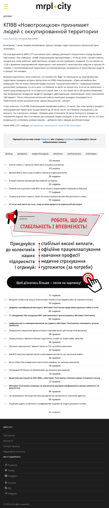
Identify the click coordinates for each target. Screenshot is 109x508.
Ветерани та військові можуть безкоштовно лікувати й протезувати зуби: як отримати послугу (51, 300)
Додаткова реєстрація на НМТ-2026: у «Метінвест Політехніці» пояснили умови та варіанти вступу (54, 378)
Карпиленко (74, 154)
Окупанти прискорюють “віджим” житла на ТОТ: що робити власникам (40, 346)
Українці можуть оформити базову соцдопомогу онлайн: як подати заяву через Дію (46, 338)
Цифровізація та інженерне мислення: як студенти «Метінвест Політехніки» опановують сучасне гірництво (54, 324)
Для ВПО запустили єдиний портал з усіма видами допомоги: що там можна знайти (46, 354)
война (9, 154)
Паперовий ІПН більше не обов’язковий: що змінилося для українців (39, 370)
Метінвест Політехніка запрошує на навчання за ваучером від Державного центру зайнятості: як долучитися (54, 387)
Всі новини (54, 412)
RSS (9, 488)
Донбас (7, 16)
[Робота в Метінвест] (54, 251)
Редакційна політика (14, 451)
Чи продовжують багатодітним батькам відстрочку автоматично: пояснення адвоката (47, 396)
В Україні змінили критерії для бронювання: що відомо (33, 181)
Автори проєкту (11, 446)
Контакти (8, 440)
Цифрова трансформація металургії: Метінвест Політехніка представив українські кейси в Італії (54, 307)
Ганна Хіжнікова (10, 39)
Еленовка (91, 154)
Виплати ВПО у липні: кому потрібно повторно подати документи (38, 173)
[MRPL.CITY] (54, 6)
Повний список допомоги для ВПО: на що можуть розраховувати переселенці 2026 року (48, 188)
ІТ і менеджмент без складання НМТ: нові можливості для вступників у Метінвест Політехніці (52, 315)
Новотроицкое (40, 154)
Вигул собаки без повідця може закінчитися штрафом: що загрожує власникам (44, 362)
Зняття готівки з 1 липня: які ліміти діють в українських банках (36, 165)
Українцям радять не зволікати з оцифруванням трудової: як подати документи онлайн (47, 404)
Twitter (11, 470)
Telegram (45, 139)
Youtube (12, 482)
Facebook (69, 139)
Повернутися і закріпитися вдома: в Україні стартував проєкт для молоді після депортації (48, 330)
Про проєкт (9, 435)
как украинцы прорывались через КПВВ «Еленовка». (56, 125)
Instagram (13, 475)
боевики (22, 154)
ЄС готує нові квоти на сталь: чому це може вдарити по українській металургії (45, 204)
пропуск (58, 154)
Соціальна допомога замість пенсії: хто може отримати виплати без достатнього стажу (47, 196)
